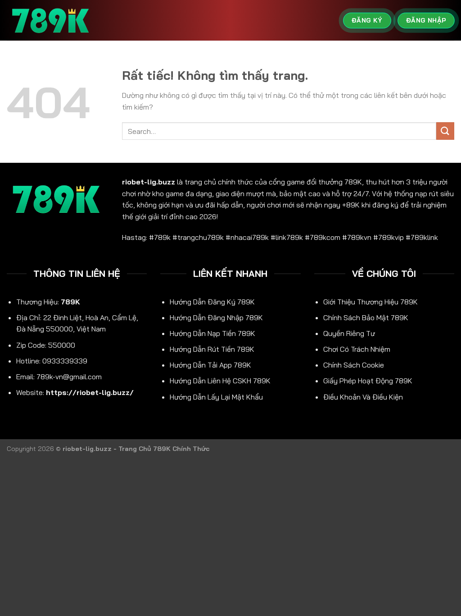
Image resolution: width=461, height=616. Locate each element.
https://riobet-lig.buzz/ (90, 392)
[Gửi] (445, 131)
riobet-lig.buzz (148, 181)
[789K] (52, 20)
